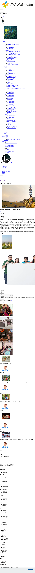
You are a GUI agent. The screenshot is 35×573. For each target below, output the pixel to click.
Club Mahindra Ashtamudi (10, 70)
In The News (4, 561)
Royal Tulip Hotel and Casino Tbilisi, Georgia (13, 139)
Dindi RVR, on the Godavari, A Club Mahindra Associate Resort (16, 88)
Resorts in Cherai (4, 504)
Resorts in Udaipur (4, 524)
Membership (3, 544)
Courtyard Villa (9, 118)
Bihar (6, 45)
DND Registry (4, 532)
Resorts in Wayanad (4, 512)
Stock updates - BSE (5, 538)
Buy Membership (4, 166)
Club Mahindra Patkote (10, 59)
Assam (6, 43)
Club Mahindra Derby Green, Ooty (12, 81)
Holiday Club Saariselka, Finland (9, 145)
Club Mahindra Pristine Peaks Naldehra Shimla (13, 54)
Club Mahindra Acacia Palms (11, 115)
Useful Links (2, 526)
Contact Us (3, 172)
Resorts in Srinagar (4, 518)
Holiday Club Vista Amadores (9, 150)
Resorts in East (2, 474)
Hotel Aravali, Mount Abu (10, 98)
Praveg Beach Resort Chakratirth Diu (12, 127)
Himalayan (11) (6, 131)
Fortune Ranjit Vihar (10, 65)
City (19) (5, 133)
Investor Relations (4, 537)
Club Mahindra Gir (9, 91)
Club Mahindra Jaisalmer (10, 96)
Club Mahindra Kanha (10, 104)
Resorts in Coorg (4, 498)
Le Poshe (8, 82)
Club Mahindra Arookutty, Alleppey (12, 73)
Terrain (3, 129)
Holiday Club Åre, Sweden (9, 149)
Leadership (3, 556)
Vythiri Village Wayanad (10, 72)
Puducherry (7, 74)
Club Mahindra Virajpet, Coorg (11, 77)
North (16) (5, 49)
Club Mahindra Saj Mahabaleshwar (12, 108)
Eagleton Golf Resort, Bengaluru (11, 78)
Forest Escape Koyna (10, 110)
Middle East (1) (6, 140)
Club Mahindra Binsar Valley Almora (12, 57)
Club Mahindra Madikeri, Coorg (11, 76)
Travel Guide (4, 551)
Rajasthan (6, 94)
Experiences (3, 182)
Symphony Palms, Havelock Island (12, 84)
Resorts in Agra (4, 522)
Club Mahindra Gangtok (10, 47)
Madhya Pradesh (7, 103)
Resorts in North (2, 469)
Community (3, 542)
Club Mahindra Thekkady (10, 69)
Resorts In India (4, 41)
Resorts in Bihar (4, 477)
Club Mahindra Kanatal (10, 58)
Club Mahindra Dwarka (10, 92)
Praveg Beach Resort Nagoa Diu (11, 128)
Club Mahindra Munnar (10, 68)
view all (12, 300)
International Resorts (5, 136)
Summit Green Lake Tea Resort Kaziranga (13, 44)
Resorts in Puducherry (5, 506)
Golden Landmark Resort (10, 79)
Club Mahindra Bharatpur (10, 102)
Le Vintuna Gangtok (10, 48)
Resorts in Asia (4, 490)
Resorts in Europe (4, 491)
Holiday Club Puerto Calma (9, 152)
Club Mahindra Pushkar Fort (11, 101)
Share (1, 211)
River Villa (8, 119)
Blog (2, 17)
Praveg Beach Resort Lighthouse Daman (12, 126)
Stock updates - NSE (5, 539)
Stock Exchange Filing (5, 536)
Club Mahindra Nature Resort (11, 100)
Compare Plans (4, 167)
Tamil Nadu (7, 80)
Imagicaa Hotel (9, 112)
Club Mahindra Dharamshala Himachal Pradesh (13, 51)
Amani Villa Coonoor (10, 83)
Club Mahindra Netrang (10, 93)
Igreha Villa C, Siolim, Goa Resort (11, 121)
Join (2, 180)
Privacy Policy (4, 529)
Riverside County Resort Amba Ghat (12, 111)
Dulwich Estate (9, 113)
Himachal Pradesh (7, 50)
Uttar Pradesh (7, 62)
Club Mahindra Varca (10, 116)
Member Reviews (4, 550)
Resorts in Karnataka (5, 482)
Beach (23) (5, 132)
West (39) (5, 89)
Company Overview (5, 555)
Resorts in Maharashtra (5, 487)
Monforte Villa (9, 123)
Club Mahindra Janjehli (10, 55)
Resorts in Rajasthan (5, 486)
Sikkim (6, 46)
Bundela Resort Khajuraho (10, 105)
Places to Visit (4, 548)
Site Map (3, 531)
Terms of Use (4, 530)
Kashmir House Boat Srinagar (11, 61)
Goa (6, 114)
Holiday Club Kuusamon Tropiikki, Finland (11, 144)
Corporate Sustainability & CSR (6, 557)
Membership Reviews (5, 543)
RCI (2, 528)
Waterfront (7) (6, 135)
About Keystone (4, 165)
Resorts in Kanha (4, 511)
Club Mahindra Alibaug (10, 109)
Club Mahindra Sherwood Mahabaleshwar (13, 107)
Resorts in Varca (4, 505)
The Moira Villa (9, 124)
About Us (1, 552)
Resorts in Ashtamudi (5, 516)
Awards (3, 554)
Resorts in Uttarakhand (5, 471)
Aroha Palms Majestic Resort (11, 120)
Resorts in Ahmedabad (5, 523)
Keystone (3, 16)
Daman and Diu (7, 125)
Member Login (9, 13)
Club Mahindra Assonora (10, 117)
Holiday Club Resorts (5, 141)
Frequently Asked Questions (6, 171)
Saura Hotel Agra (9, 63)
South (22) (5, 66)
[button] (30, 571)
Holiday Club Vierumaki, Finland (10, 147)
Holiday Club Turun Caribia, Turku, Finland (11, 143)
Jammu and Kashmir (8, 60)
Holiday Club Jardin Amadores (9, 151)
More (1, 484)
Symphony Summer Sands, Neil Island (12, 85)
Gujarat (6, 90)
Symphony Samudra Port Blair (11, 86)
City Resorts (2, 520)
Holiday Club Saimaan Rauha (9, 146)
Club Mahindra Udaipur (10, 95)
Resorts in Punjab (4, 472)
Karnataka (6, 75)
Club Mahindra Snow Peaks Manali (12, 53)
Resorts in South (2, 479)
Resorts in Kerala (4, 481)
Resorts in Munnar (4, 499)
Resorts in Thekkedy (5, 500)
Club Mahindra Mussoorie (10, 56)
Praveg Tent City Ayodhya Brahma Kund (12, 64)
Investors (1, 534)
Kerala (6, 67)
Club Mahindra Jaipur (10, 97)
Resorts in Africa (4, 492)
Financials (3, 535)
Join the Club (2, 299)
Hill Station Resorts (3, 497)
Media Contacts (4, 560)
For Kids (3, 549)
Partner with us (4, 562)
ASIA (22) (5, 137)
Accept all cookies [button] (31, 569)
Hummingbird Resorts (10, 99)
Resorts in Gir (4, 510)
